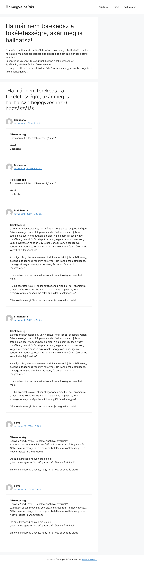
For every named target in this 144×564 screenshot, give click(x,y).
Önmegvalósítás (20, 7)
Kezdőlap (103, 7)
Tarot (116, 7)
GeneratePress (89, 559)
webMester (130, 7)
